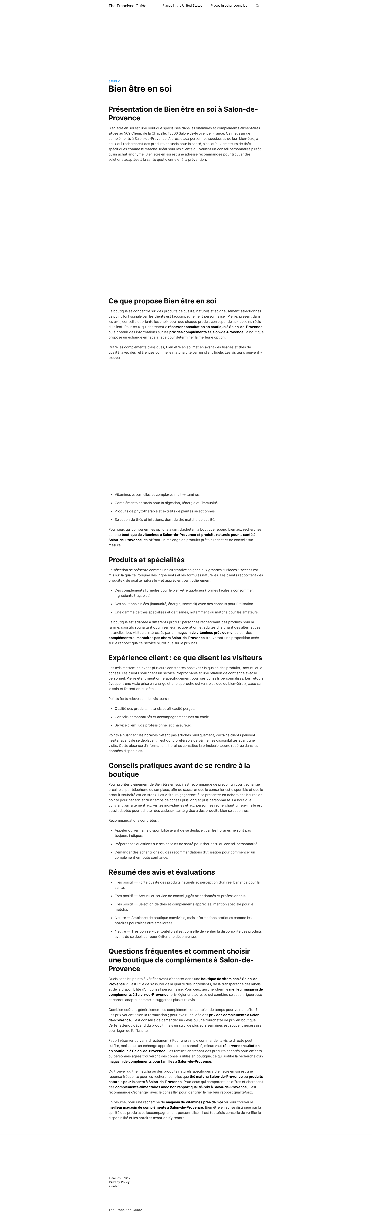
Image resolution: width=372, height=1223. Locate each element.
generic (114, 81)
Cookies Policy (119, 1178)
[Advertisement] (186, 42)
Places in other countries (229, 5)
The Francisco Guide (127, 6)
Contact (115, 1186)
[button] (258, 6)
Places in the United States (182, 5)
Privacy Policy (119, 1182)
